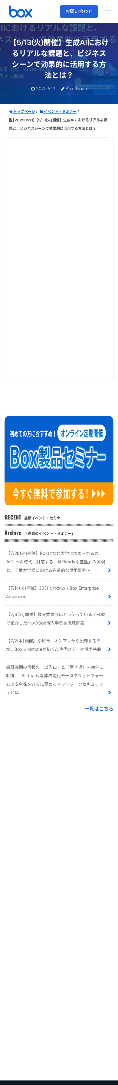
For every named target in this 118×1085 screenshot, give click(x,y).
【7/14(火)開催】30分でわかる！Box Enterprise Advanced (52, 592)
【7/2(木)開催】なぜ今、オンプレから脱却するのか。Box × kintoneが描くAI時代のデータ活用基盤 (53, 645)
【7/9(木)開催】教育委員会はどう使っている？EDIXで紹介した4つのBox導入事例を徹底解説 (56, 618)
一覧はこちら (98, 709)
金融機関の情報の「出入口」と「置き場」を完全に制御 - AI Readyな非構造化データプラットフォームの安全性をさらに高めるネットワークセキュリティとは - (54, 680)
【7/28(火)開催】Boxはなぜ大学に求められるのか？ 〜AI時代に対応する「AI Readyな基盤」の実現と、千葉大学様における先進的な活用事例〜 (55, 562)
